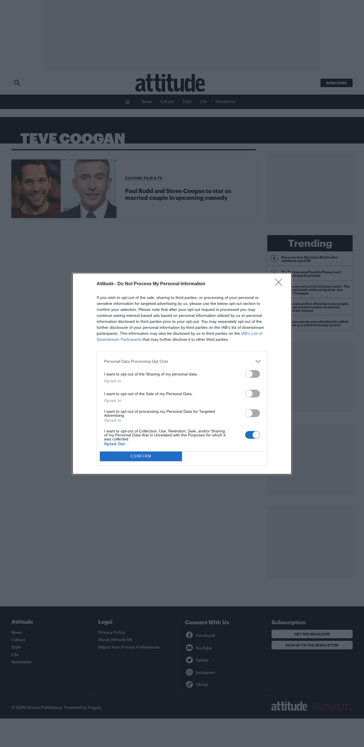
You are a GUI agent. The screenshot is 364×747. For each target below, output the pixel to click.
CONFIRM (141, 456)
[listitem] (182, 361)
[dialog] (182, 373)
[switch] (252, 374)
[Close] (280, 284)
